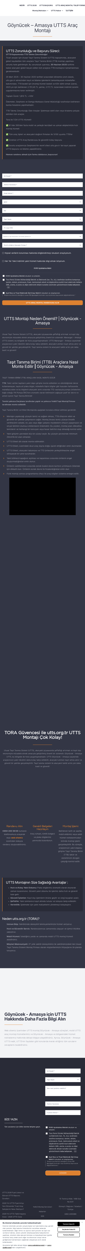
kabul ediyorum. (74, 285)
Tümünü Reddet (68, 1235)
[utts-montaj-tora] (42, 978)
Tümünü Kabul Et (68, 1224)
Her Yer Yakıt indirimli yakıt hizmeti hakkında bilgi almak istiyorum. (35, 261)
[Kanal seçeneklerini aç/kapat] (8, 287)
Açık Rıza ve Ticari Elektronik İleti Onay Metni (23, 293)
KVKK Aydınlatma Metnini (15, 276)
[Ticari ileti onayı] (3, 280)
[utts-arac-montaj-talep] (42, 780)
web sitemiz (17, 838)
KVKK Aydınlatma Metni (42, 268)
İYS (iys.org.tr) (33, 295)
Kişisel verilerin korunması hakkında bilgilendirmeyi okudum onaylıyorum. (38, 253)
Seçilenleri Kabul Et (68, 1229)
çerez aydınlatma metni (36, 1245)
